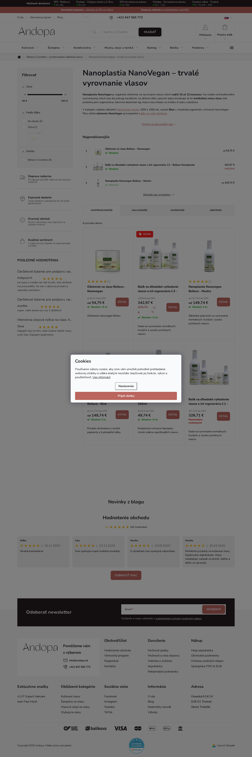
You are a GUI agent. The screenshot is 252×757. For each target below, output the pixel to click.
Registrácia (111, 661)
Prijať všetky (126, 396)
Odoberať (213, 609)
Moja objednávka (202, 650)
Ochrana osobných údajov (207, 661)
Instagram (110, 702)
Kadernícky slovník (159, 707)
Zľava (32, 127)
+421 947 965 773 (79, 667)
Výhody (153, 712)
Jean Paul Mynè (27, 702)
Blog (60, 17)
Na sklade (35, 121)
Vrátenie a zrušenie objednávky (160, 663)
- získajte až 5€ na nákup (87, 9)
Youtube (109, 707)
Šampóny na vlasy (72, 702)
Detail (122, 302)
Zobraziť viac (126, 575)
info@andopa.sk (78, 660)
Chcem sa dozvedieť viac (157, 124)
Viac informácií (101, 377)
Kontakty (110, 666)
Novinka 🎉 (35, 133)
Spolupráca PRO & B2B (206, 666)
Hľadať (150, 32)
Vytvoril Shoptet (226, 745)
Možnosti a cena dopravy (163, 656)
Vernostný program (40, 17)
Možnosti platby (158, 650)
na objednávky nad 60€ (165, 9)
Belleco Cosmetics (39, 160)
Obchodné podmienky (205, 656)
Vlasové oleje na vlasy (75, 707)
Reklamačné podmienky (163, 672)
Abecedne (216, 210)
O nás (20, 17)
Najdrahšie (177, 210)
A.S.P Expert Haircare (31, 696)
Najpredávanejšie (102, 210)
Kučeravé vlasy (70, 696)
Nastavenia (126, 386)
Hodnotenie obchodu (126, 517)
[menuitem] (30, 48)
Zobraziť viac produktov (157, 194)
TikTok (108, 712)
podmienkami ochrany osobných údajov (179, 618)
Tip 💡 (32, 139)
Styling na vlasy (71, 712)
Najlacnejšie (139, 210)
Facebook (110, 696)
